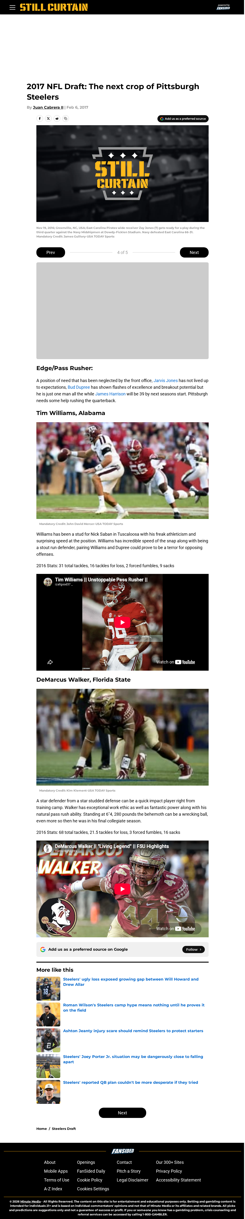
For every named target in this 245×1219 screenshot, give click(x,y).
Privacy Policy (169, 1171)
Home (41, 1129)
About (50, 1162)
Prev (50, 252)
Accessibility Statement (178, 1179)
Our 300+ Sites (170, 1162)
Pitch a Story (129, 1171)
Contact (124, 1162)
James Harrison (110, 393)
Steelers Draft (64, 1129)
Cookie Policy (89, 1179)
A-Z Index (53, 1188)
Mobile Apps (56, 1171)
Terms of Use (56, 1179)
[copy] (65, 118)
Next (194, 252)
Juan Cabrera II (48, 107)
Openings (86, 1162)
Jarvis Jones (166, 380)
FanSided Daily (91, 1171)
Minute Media (30, 1201)
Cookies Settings (93, 1188)
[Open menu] (12, 7)
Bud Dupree (79, 387)
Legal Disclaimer (132, 1179)
